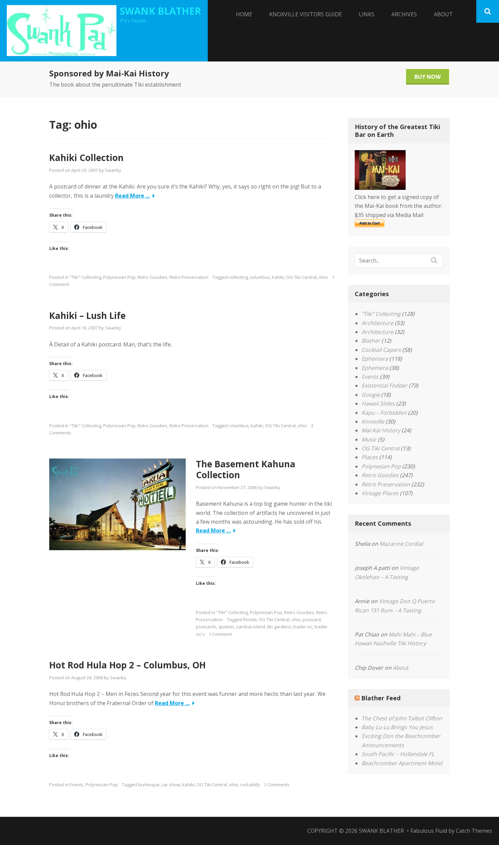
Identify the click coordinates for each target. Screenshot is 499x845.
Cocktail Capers (381, 350)
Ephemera (375, 358)
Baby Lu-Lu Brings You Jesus (397, 727)
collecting (238, 277)
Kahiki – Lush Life (87, 315)
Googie (371, 394)
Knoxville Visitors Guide (305, 14)
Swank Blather (160, 10)
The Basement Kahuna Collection (245, 469)
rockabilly (250, 784)
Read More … (132, 195)
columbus (260, 277)
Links (366, 14)
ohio (323, 277)
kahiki (278, 277)
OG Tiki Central (301, 277)
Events (77, 784)
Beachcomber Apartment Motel (402, 763)
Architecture (377, 323)
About (443, 14)
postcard (311, 619)
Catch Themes (474, 830)
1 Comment (220, 634)
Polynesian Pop (119, 277)
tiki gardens (279, 627)
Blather (371, 340)
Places (370, 457)
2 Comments (277, 784)
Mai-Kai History (381, 430)
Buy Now (427, 76)
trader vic (303, 627)
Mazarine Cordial (401, 543)
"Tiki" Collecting (85, 277)
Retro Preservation (188, 277)
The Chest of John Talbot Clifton (402, 718)
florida (250, 619)
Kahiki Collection (86, 157)
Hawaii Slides (378, 403)
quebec (226, 627)
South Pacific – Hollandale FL (398, 754)
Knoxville (373, 421)
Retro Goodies (152, 277)
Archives (404, 14)
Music (369, 439)
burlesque (149, 784)
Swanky (113, 170)
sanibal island (250, 627)
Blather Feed (381, 698)
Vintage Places (380, 493)
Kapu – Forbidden (384, 412)
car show (171, 784)
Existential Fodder (384, 385)
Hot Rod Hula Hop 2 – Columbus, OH (127, 665)
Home (244, 14)
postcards (206, 627)
